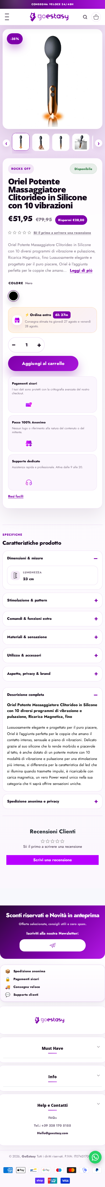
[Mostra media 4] (81, 142)
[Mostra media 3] (61, 142)
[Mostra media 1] (21, 142)
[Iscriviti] (53, 945)
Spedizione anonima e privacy (33, 801)
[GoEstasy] (49, 17)
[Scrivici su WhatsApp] (95, 1157)
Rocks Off (21, 169)
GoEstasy (29, 1156)
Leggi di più (81, 270)
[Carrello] (96, 17)
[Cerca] (85, 17)
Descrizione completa (25, 694)
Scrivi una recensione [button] (52, 860)
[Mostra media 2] (41, 142)
